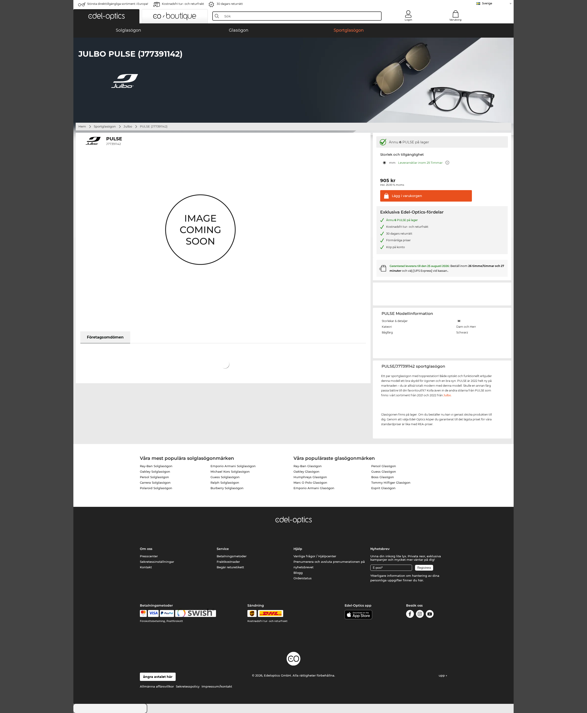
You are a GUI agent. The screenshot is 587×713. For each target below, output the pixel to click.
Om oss (146, 549)
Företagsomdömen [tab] (105, 337)
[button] (106, 16)
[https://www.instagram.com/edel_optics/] (420, 614)
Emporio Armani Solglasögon (233, 466)
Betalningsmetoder (231, 556)
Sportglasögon (105, 126)
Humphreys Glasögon (310, 477)
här (420, 580)
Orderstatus (303, 578)
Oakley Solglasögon (155, 471)
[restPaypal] (167, 613)
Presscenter (149, 556)
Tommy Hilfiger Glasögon (390, 482)
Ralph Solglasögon (224, 482)
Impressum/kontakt (217, 686)
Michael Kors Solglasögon (230, 471)
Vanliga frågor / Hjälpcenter (315, 556)
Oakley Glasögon (306, 471)
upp (442, 675)
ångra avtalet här (157, 677)
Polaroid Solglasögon (156, 488)
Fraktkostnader (228, 561)
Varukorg (455, 19)
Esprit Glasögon (383, 488)
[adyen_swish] (195, 613)
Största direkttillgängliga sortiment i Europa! (117, 4)
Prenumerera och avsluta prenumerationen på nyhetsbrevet (329, 564)
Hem (82, 126)
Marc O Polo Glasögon (310, 482)
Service (223, 549)
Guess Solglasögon (225, 477)
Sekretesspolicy (187, 686)
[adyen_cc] (143, 613)
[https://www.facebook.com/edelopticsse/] (410, 614)
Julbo (128, 126)
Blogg (298, 572)
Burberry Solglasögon (227, 488)
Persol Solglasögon (154, 477)
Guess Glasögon (383, 471)
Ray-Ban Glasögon (308, 466)
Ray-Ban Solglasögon (156, 466)
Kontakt (146, 567)
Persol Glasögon (383, 466)
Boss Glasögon (382, 477)
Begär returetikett (230, 567)
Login (408, 19)
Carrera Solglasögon (155, 482)
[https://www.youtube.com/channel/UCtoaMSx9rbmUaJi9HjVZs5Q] (430, 614)
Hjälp (298, 549)
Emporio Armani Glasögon (314, 488)
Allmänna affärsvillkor (157, 686)
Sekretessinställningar (157, 561)
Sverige (487, 3)
